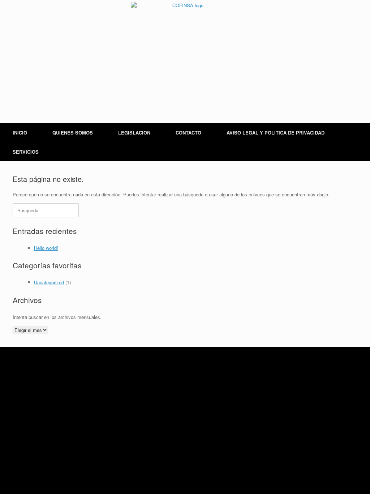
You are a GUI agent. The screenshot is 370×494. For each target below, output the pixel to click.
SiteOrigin (194, 369)
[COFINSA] (185, 56)
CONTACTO (188, 132)
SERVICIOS (26, 151)
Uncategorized (49, 282)
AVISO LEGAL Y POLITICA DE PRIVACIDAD (275, 132)
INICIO (20, 132)
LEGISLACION (134, 132)
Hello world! (46, 247)
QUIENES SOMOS (72, 132)
